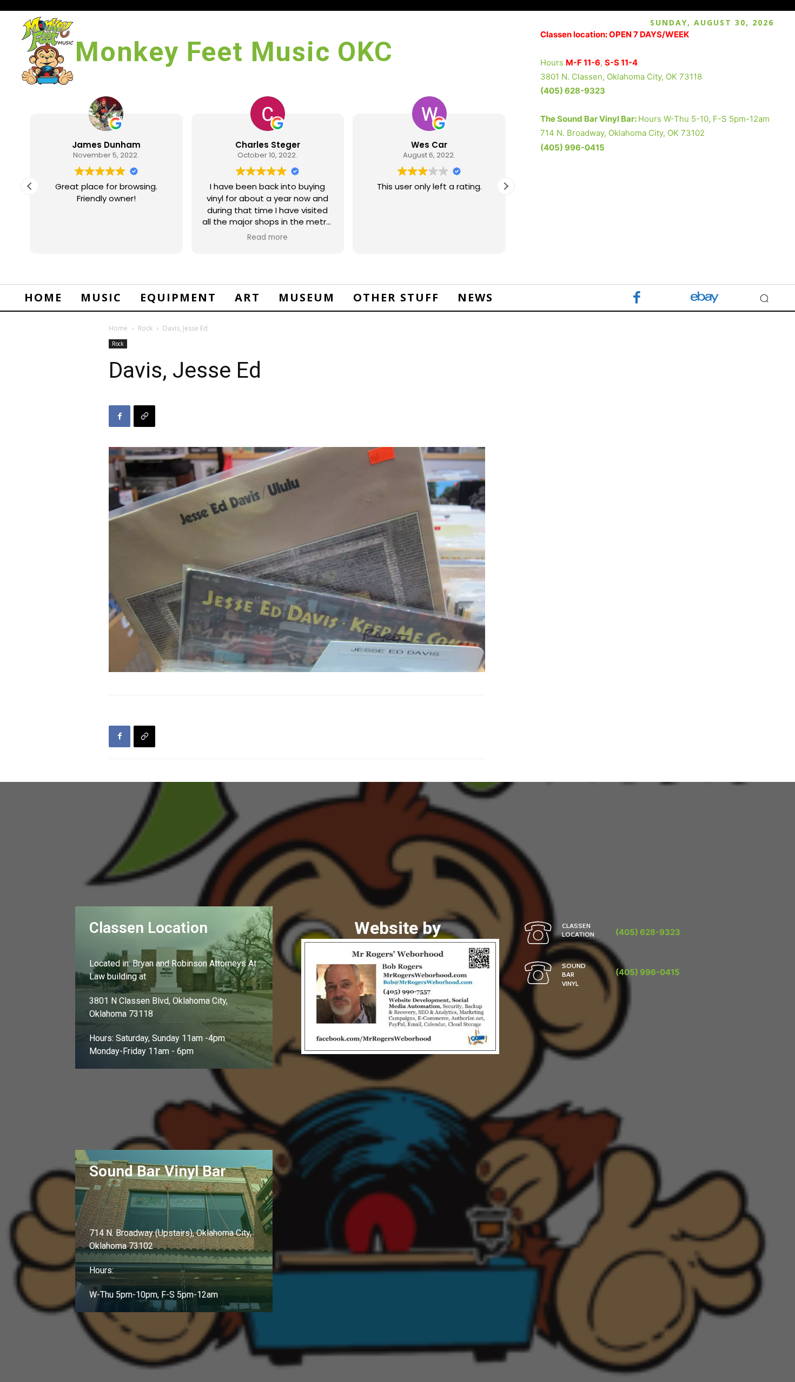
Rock (145, 328)
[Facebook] (637, 298)
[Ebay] (704, 298)
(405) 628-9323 (572, 90)
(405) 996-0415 (572, 147)
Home (118, 328)
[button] (506, 186)
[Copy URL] (144, 416)
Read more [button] (267, 237)
